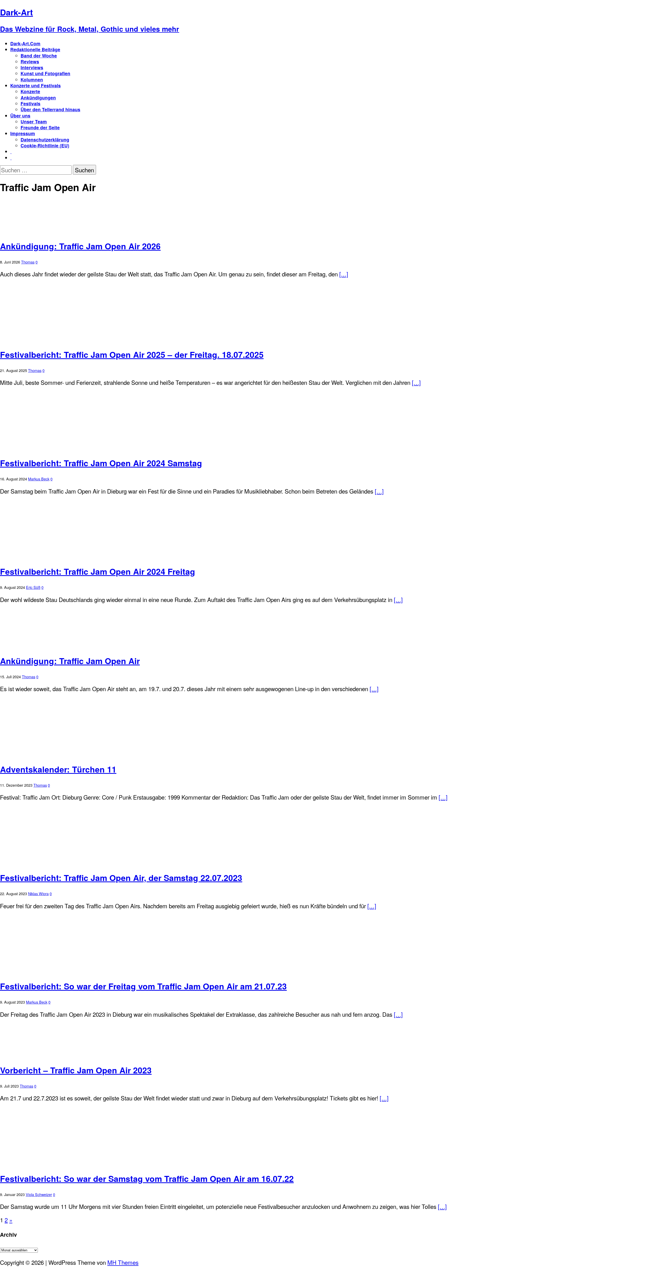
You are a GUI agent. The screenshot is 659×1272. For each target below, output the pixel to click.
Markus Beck (38, 478)
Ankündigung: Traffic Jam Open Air (70, 661)
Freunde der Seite (40, 127)
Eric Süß (33, 587)
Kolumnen (32, 79)
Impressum (22, 133)
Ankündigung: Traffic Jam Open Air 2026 (80, 246)
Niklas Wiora (38, 893)
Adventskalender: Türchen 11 (58, 769)
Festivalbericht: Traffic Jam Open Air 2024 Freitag (97, 571)
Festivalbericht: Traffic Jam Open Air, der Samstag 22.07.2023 (121, 878)
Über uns (20, 115)
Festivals (30, 103)
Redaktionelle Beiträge (35, 49)
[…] (343, 274)
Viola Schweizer (39, 1194)
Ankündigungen (38, 97)
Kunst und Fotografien (45, 73)
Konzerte (30, 91)
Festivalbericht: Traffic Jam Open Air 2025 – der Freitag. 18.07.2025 (132, 354)
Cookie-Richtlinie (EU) (45, 145)
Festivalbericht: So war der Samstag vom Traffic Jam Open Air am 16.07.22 (147, 1178)
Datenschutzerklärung (45, 139)
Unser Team (34, 121)
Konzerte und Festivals (35, 85)
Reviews (30, 61)
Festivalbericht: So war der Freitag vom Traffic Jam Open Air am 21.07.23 (143, 986)
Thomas (27, 262)
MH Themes (122, 1262)
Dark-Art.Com (25, 43)
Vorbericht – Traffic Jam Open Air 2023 (76, 1070)
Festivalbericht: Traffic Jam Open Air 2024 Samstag (101, 463)
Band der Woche (39, 55)
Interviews (32, 67)
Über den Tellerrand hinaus (50, 109)
